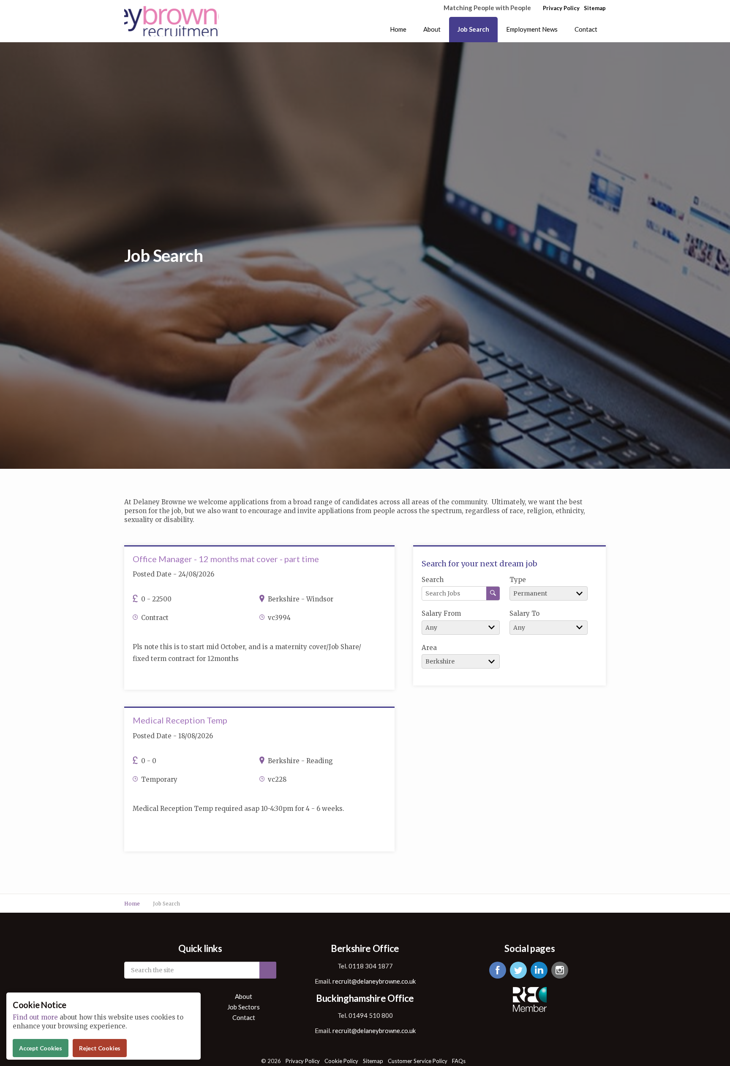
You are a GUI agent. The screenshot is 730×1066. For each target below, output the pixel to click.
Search (433, 580)
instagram (559, 970)
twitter (518, 970)
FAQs (459, 1061)
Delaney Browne (171, 21)
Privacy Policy (561, 8)
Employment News (532, 29)
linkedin (539, 970)
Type (517, 580)
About (432, 29)
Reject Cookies (99, 1048)
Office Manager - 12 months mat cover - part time (226, 559)
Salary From (441, 613)
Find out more (35, 1017)
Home (398, 29)
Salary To (524, 613)
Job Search (473, 29)
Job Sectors (243, 1007)
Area (429, 648)
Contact (586, 29)
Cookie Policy (341, 1061)
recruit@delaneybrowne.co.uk (374, 981)
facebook (497, 970)
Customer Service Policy (417, 1061)
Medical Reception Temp (180, 720)
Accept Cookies (40, 1048)
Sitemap (595, 8)
